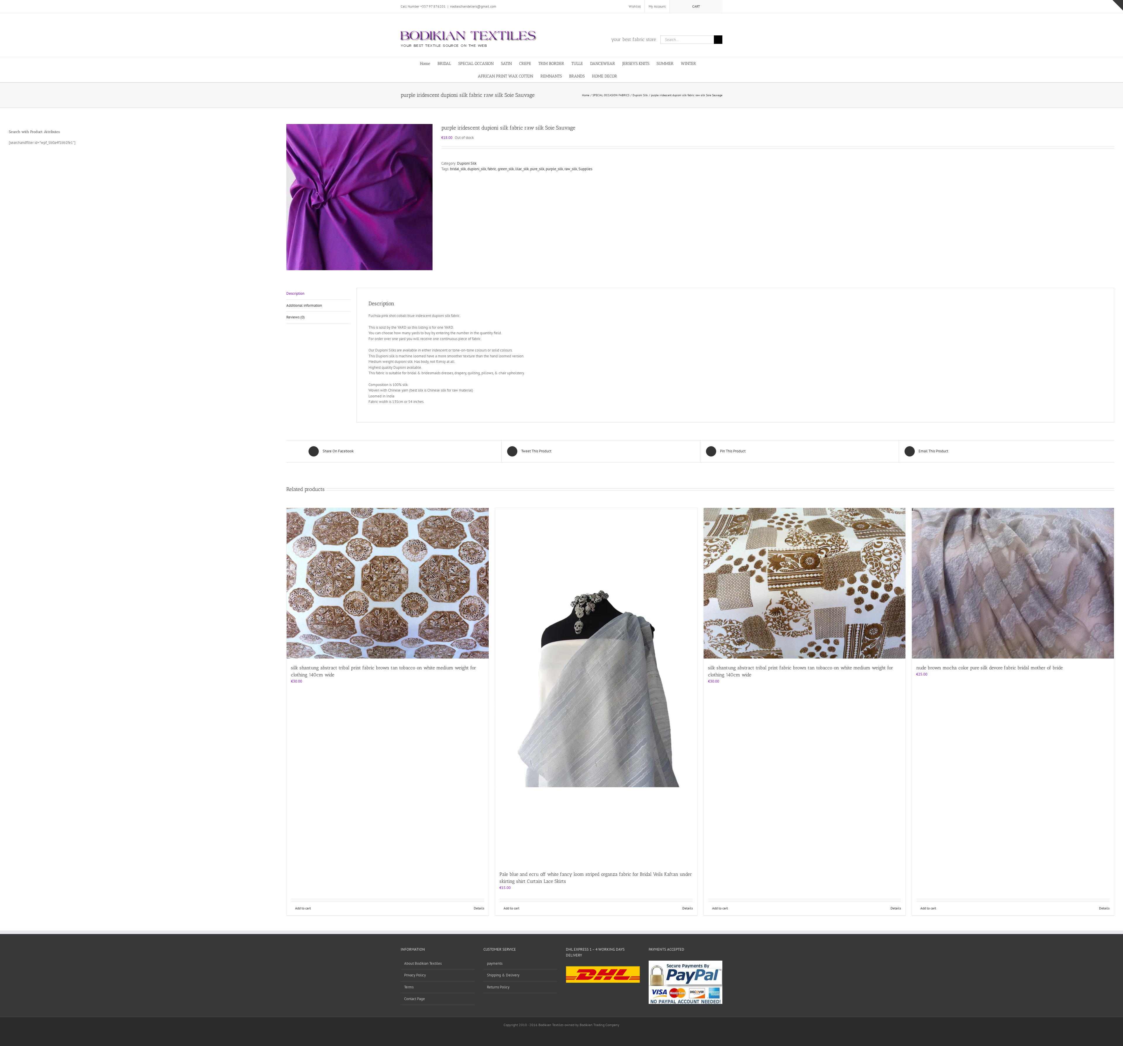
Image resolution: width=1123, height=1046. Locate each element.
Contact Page (414, 998)
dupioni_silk (476, 168)
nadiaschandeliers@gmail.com (473, 6)
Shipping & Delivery (503, 975)
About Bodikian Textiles (423, 963)
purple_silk (554, 168)
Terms (409, 987)
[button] (636, 76)
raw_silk (570, 168)
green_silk (506, 168)
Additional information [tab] (304, 305)
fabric (492, 168)
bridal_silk (458, 168)
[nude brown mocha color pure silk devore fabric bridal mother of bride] (1013, 583)
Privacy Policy (415, 975)
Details (479, 908)
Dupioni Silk (466, 163)
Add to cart (303, 908)
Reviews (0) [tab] (295, 317)
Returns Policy (498, 987)
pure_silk (537, 168)
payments (494, 963)
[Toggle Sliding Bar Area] (1117, 5)
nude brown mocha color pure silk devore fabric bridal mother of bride (989, 668)
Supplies (585, 168)
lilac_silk (522, 168)
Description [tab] (295, 293)
